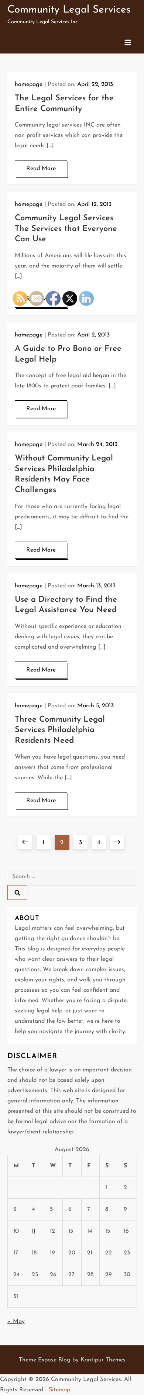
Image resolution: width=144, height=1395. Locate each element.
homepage (28, 84)
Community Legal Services (68, 10)
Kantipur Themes (103, 1360)
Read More (41, 169)
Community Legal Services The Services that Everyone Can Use (66, 229)
